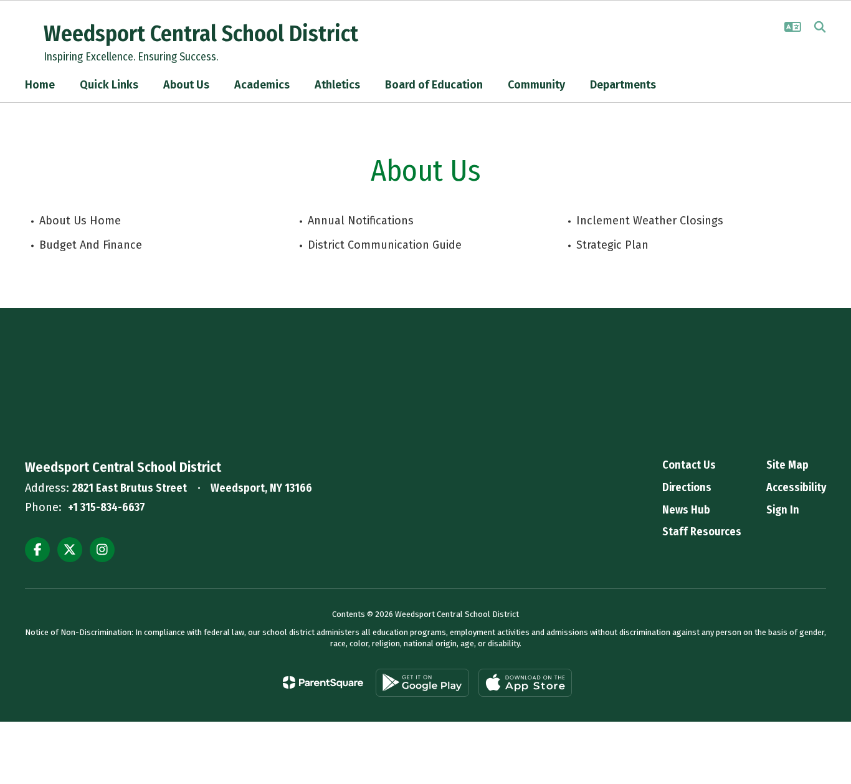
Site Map (787, 465)
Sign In (782, 510)
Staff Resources (701, 531)
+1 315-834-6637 (106, 507)
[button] (792, 27)
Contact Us (689, 465)
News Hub (686, 510)
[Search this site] (820, 27)
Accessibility (796, 487)
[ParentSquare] (323, 682)
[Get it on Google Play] (422, 683)
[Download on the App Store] (525, 683)
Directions (686, 487)
